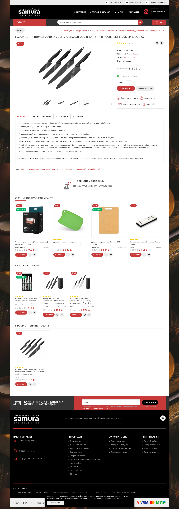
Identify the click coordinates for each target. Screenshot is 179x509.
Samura (136, 54)
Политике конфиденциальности (108, 499)
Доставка (77, 116)
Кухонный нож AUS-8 (65, 169)
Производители (118, 441)
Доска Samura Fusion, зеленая (67, 242)
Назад (20, 30)
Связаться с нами (119, 452)
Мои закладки (150, 448)
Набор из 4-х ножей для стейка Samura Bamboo (26, 300)
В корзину (126, 88)
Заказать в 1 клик (145, 88)
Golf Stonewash (130, 57)
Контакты (133, 12)
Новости (74, 467)
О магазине (80, 12)
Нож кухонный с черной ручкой (87, 169)
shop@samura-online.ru (30, 458)
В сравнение (162, 43)
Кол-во (120, 82)
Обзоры (73, 474)
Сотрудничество (77, 456)
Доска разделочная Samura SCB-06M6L (106, 243)
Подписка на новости (121, 448)
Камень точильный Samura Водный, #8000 (146, 243)
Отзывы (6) (62, 116)
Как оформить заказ (79, 448)
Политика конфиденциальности (85, 459)
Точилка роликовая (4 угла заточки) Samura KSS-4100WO (31, 243)
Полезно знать (77, 470)
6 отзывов (131, 43)
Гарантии (119, 12)
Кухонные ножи (23, 493)
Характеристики (42, 116)
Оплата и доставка (100, 12)
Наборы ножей (42, 493)
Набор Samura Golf (48, 169)
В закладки (157, 43)
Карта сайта (75, 463)
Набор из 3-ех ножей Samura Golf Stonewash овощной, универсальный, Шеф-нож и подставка (54, 301)
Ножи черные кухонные (29, 169)
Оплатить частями (128, 76)
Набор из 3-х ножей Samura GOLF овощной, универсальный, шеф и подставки (80, 301)
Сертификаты (76, 452)
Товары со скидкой (120, 445)
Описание (22, 116)
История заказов (152, 445)
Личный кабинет (151, 441)
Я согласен (55, 503)
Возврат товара (151, 452)
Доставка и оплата (79, 445)
